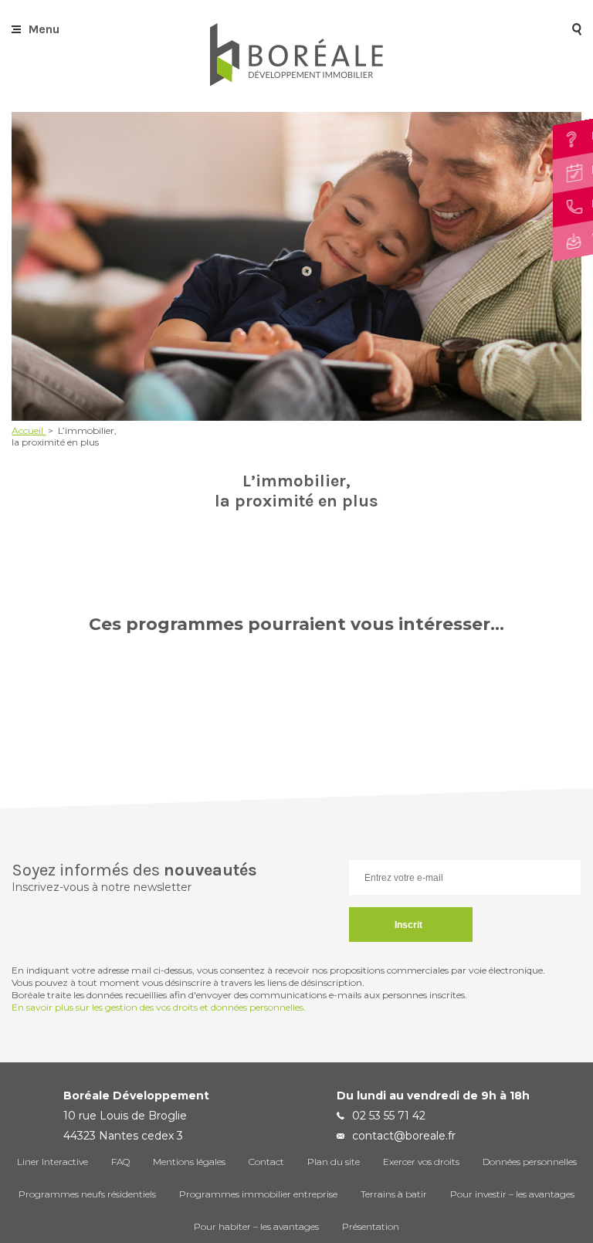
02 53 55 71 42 (388, 1116)
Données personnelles (530, 1161)
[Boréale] (296, 82)
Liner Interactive (52, 1161)
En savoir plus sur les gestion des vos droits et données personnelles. (159, 1007)
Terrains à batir (394, 1194)
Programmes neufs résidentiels (87, 1194)
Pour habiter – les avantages (256, 1226)
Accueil (29, 430)
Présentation (370, 1226)
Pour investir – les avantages (512, 1194)
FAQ (120, 1161)
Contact (266, 1161)
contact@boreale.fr (404, 1136)
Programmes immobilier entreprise (258, 1194)
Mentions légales (189, 1161)
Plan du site (333, 1161)
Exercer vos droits (421, 1161)
